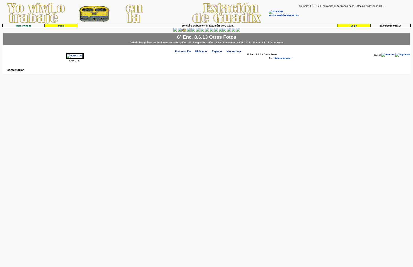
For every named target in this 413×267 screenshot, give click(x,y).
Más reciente (234, 51)
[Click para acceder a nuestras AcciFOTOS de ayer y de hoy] (180, 30)
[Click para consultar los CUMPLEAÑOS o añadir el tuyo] (184, 30)
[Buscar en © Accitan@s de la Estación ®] (207, 30)
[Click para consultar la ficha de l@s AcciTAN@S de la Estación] (189, 30)
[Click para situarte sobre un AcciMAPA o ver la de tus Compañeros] (193, 30)
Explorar (217, 51)
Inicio (61, 25)
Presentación (183, 51)
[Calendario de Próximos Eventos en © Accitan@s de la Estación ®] (211, 30)
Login (354, 25)
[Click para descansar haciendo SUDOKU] (198, 30)
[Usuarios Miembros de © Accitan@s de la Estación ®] (216, 30)
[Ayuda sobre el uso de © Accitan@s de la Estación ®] (221, 30)
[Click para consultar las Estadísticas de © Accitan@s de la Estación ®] (202, 30)
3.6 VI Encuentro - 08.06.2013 (233, 42)
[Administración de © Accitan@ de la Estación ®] (238, 30)
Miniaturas (201, 51)
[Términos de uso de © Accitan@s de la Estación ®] (233, 30)
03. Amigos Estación (201, 42)
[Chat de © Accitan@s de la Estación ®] (224, 30)
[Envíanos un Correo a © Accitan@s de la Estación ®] (229, 30)
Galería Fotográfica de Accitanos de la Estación (158, 42)
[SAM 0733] (75, 55)
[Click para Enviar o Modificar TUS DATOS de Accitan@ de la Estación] (175, 30)
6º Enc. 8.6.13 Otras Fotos (268, 42)
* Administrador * (283, 58)
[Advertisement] (355, 14)
